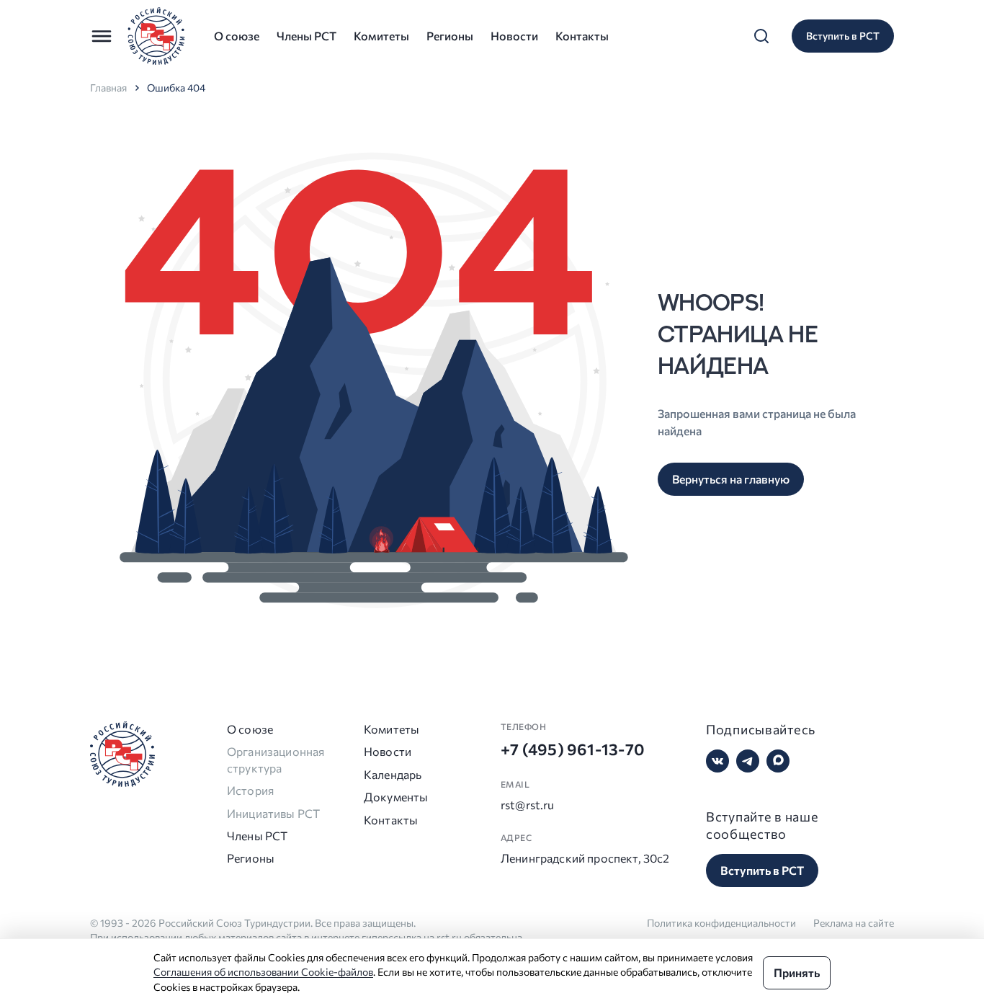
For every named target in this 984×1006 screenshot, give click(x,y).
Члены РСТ (306, 36)
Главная (108, 88)
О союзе (236, 36)
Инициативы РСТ (273, 813)
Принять (797, 972)
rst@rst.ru (528, 804)
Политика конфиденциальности (721, 923)
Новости (514, 36)
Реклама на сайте (853, 923)
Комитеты (381, 36)
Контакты (582, 36)
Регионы (449, 36)
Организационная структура (275, 759)
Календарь (389, 774)
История (250, 790)
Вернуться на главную (731, 479)
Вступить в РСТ (843, 36)
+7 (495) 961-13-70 (573, 749)
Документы (389, 797)
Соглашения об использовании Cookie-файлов (263, 972)
